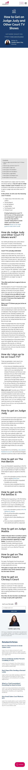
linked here (16, 478)
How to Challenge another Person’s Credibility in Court (13, 659)
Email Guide (14, 611)
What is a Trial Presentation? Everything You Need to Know (11, 684)
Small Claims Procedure (16, 36)
